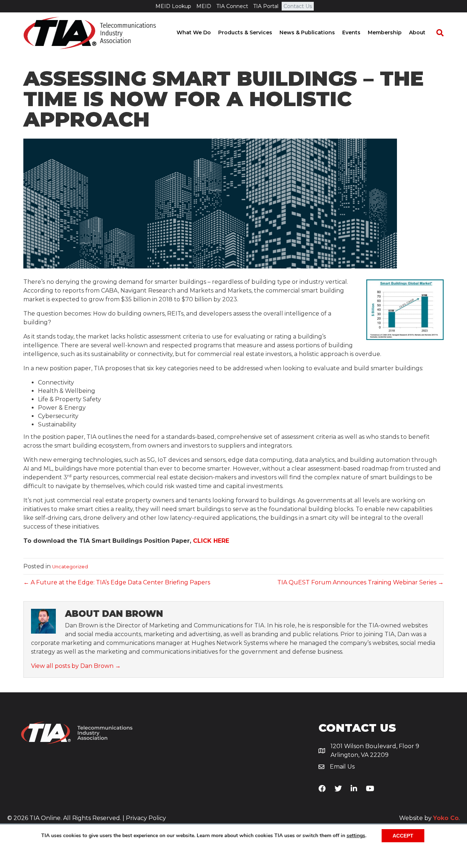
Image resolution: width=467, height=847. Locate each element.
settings (356, 835)
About (417, 32)
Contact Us (297, 6)
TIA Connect (232, 6)
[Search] (436, 32)
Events (351, 32)
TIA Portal (265, 6)
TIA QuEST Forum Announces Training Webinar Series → (360, 582)
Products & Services (245, 32)
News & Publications (307, 32)
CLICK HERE (211, 540)
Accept (403, 836)
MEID (203, 6)
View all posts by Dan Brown (76, 665)
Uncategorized (70, 566)
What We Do (194, 32)
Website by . (429, 818)
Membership (385, 32)
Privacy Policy (146, 818)
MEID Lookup (173, 6)
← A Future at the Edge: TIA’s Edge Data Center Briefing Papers (116, 582)
